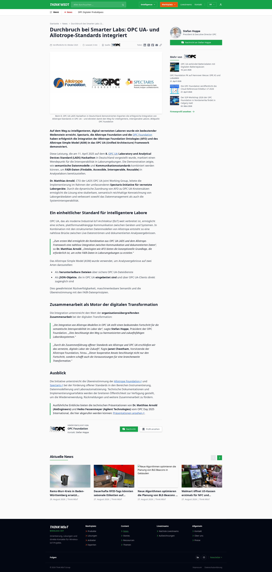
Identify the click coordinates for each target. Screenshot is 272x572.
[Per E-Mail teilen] (156, 45)
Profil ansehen (153, 429)
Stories (126, 535)
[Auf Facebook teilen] (152, 45)
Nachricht (131, 429)
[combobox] (98, 4)
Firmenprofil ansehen (180, 111)
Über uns (199, 535)
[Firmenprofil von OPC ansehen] (115, 45)
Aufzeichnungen (167, 535)
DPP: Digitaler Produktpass (90, 12)
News (69, 12)
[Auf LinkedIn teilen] (144, 45)
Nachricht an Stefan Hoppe (198, 42)
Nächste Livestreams (169, 531)
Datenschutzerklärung (213, 567)
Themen (127, 544)
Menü (56, 12)
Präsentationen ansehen (127, 413)
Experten (92, 544)
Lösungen (92, 535)
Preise (197, 540)
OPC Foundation (142, 134)
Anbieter (92, 540)
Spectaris (55, 385)
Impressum (197, 567)
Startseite (54, 23)
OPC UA (113, 153)
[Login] (220, 4)
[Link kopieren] (160, 45)
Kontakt (198, 4)
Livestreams (186, 4)
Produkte (92, 531)
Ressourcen (128, 540)
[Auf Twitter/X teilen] (148, 45)
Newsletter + (216, 557)
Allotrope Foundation (127, 381)
